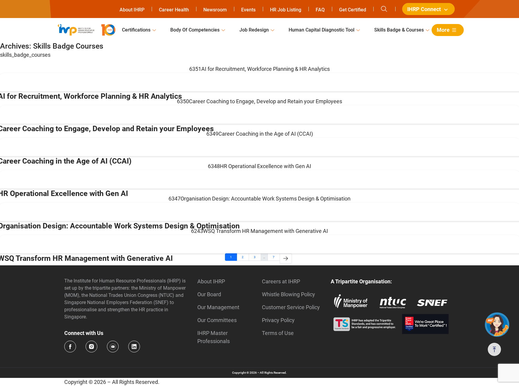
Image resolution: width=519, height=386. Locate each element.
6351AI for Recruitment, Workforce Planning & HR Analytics (259, 69)
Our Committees (217, 320)
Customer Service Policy (291, 307)
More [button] (443, 30)
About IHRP (132, 10)
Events (248, 10)
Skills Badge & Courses (399, 30)
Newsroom (215, 10)
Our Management (218, 307)
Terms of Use (278, 333)
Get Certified (352, 10)
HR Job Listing (285, 10)
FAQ (320, 10)
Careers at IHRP (281, 281)
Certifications (136, 30)
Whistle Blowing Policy (288, 294)
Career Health (174, 10)
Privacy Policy (278, 320)
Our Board (209, 294)
